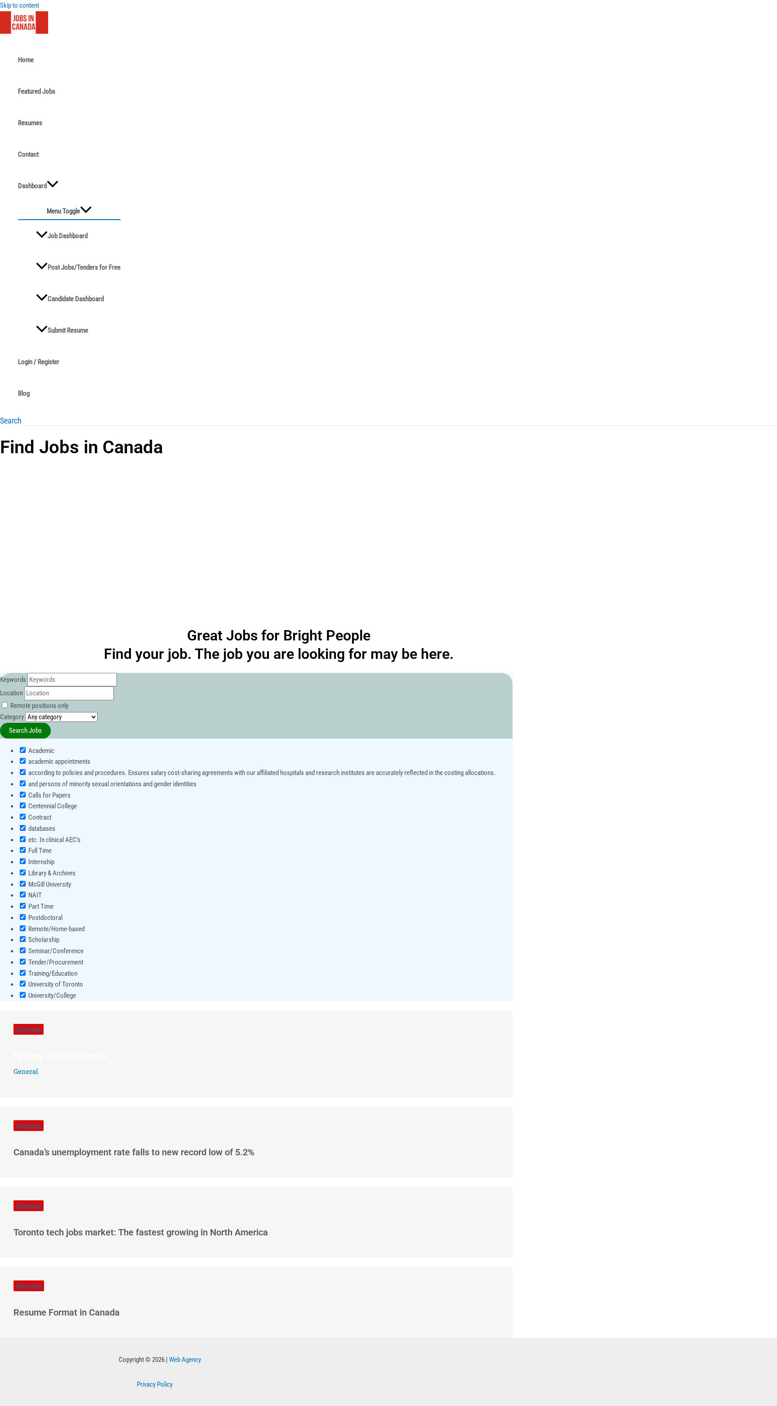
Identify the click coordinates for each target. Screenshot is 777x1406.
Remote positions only (39, 706)
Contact (28, 154)
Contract (39, 817)
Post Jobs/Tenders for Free (84, 267)
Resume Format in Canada (66, 1312)
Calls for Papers (49, 795)
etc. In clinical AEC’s (53, 840)
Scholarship (43, 940)
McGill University (49, 884)
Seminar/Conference (55, 951)
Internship (40, 862)
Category (12, 717)
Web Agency (185, 1360)
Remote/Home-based (56, 929)
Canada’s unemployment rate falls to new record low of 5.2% (134, 1152)
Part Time (40, 906)
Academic (40, 751)
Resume (28, 1285)
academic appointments (58, 761)
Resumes (30, 123)
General (28, 1029)
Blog (24, 393)
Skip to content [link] (19, 5)
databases (41, 829)
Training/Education (52, 973)
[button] (11, 420)
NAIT (34, 895)
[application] (52, 186)
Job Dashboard (68, 236)
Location (11, 693)
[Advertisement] (256, 532)
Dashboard (32, 186)
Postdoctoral (45, 918)
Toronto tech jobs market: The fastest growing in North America (140, 1232)
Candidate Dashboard (76, 299)
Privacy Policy (155, 1384)
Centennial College (52, 806)
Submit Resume (68, 330)
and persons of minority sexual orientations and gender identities (111, 784)
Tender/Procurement (55, 962)
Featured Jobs (36, 91)
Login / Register (38, 362)
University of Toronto (55, 984)
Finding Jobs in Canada (60, 1055)
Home (26, 60)
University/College (51, 995)
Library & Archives (51, 873)
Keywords (13, 680)
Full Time (39, 851)
